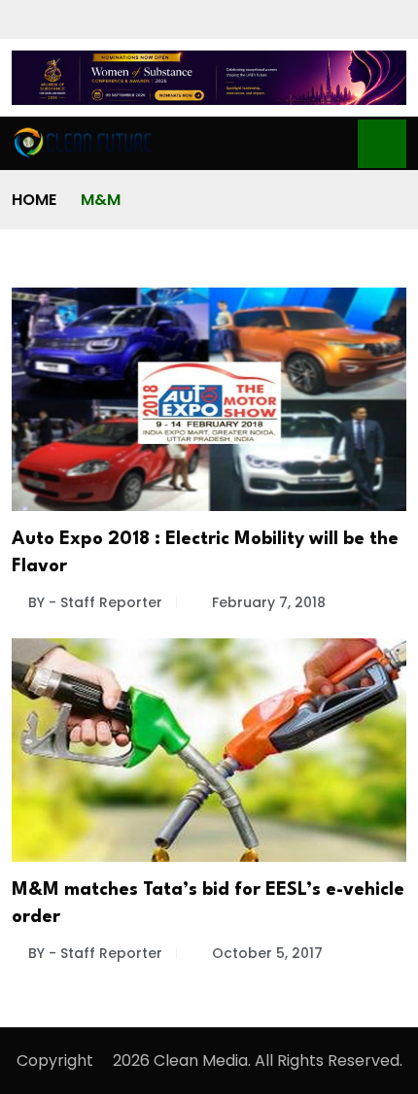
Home (34, 199)
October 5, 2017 (267, 953)
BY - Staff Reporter (95, 602)
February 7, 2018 (269, 602)
